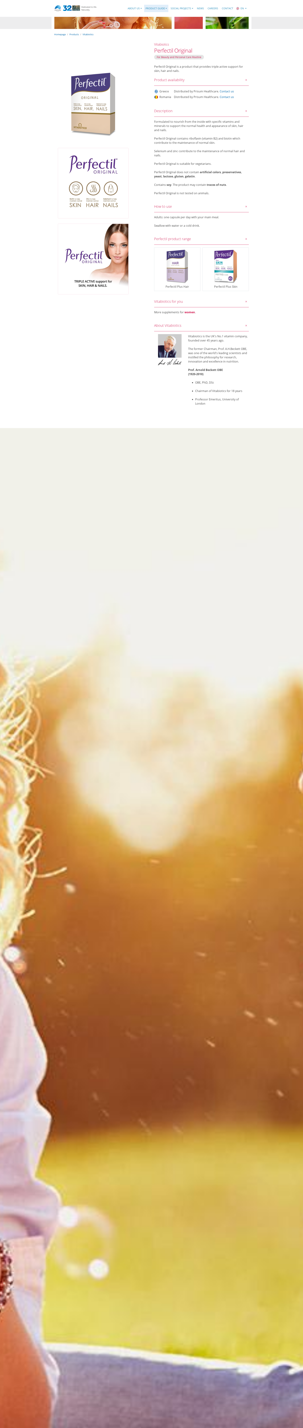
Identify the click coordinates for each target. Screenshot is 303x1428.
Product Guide (155, 8)
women (189, 312)
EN (242, 8)
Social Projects (181, 8)
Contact (227, 8)
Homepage (60, 34)
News (200, 8)
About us (134, 8)
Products (74, 34)
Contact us (227, 91)
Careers (213, 8)
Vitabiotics (88, 34)
